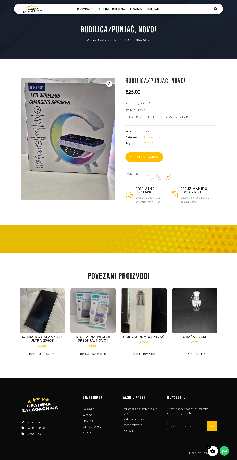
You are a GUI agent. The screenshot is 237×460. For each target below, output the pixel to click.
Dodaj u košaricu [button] (42, 354)
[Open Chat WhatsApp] (224, 451)
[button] (216, 9)
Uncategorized (106, 39)
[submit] (212, 426)
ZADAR (148, 143)
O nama (136, 8)
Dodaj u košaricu (144, 157)
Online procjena (112, 8)
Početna (90, 39)
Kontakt (154, 8)
